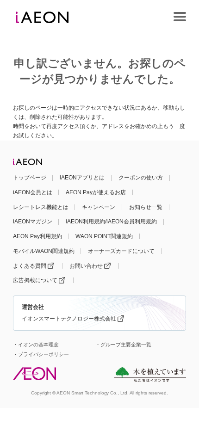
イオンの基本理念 (38, 344)
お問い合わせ (86, 266)
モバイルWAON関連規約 (44, 251)
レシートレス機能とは (40, 207)
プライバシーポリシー (43, 354)
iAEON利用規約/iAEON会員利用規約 (111, 221)
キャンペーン (98, 207)
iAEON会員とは (32, 192)
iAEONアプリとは (82, 177)
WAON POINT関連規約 (104, 236)
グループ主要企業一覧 (125, 344)
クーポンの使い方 (140, 177)
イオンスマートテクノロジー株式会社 (69, 318)
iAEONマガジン (32, 221)
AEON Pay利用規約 (37, 236)
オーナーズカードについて (121, 251)
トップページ (29, 177)
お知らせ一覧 (145, 207)
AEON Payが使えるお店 (96, 192)
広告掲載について (35, 280)
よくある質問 (29, 266)
